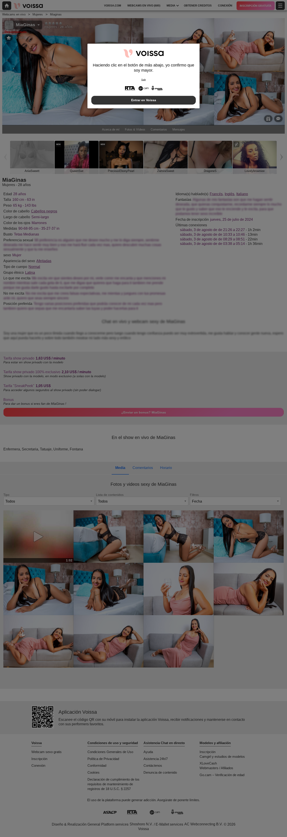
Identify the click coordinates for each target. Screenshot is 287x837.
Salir (143, 79)
